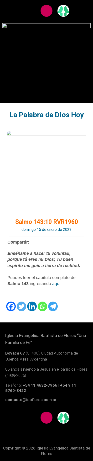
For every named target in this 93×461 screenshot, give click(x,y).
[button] (46, 47)
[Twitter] (21, 306)
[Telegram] (53, 306)
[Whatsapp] (42, 306)
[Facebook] (11, 306)
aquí (56, 283)
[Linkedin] (32, 306)
